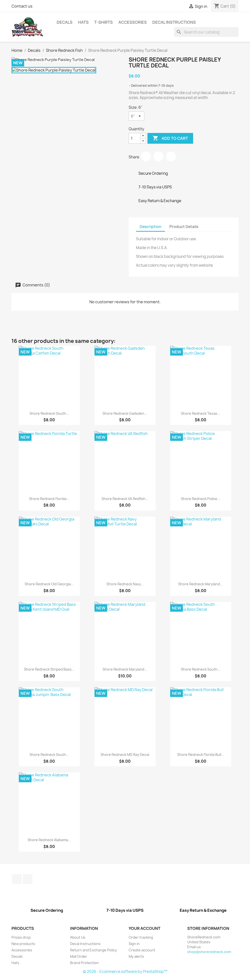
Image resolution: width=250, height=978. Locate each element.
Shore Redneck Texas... (200, 413)
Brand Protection (84, 962)
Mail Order (78, 956)
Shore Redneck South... (49, 413)
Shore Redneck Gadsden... (125, 413)
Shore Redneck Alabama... (49, 839)
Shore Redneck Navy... (125, 584)
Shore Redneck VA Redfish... (125, 498)
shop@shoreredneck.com (209, 951)
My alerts (136, 956)
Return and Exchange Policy (93, 950)
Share (146, 156)
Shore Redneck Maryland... (200, 584)
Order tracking (141, 937)
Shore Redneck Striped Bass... (49, 669)
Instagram (27, 879)
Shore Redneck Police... (200, 498)
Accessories (132, 22)
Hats (83, 22)
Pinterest (171, 156)
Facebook (17, 879)
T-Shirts (103, 22)
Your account (144, 928)
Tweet (158, 156)
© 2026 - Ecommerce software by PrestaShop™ (125, 971)
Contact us (21, 6)
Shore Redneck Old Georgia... (49, 584)
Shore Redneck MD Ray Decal (125, 754)
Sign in (134, 943)
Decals (65, 22)
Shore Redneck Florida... (49, 498)
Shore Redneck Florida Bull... (200, 754)
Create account (142, 950)
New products (23, 943)
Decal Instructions (174, 22)
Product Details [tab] (183, 226)
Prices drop (21, 937)
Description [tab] (150, 226)
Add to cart (170, 138)
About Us (77, 937)
